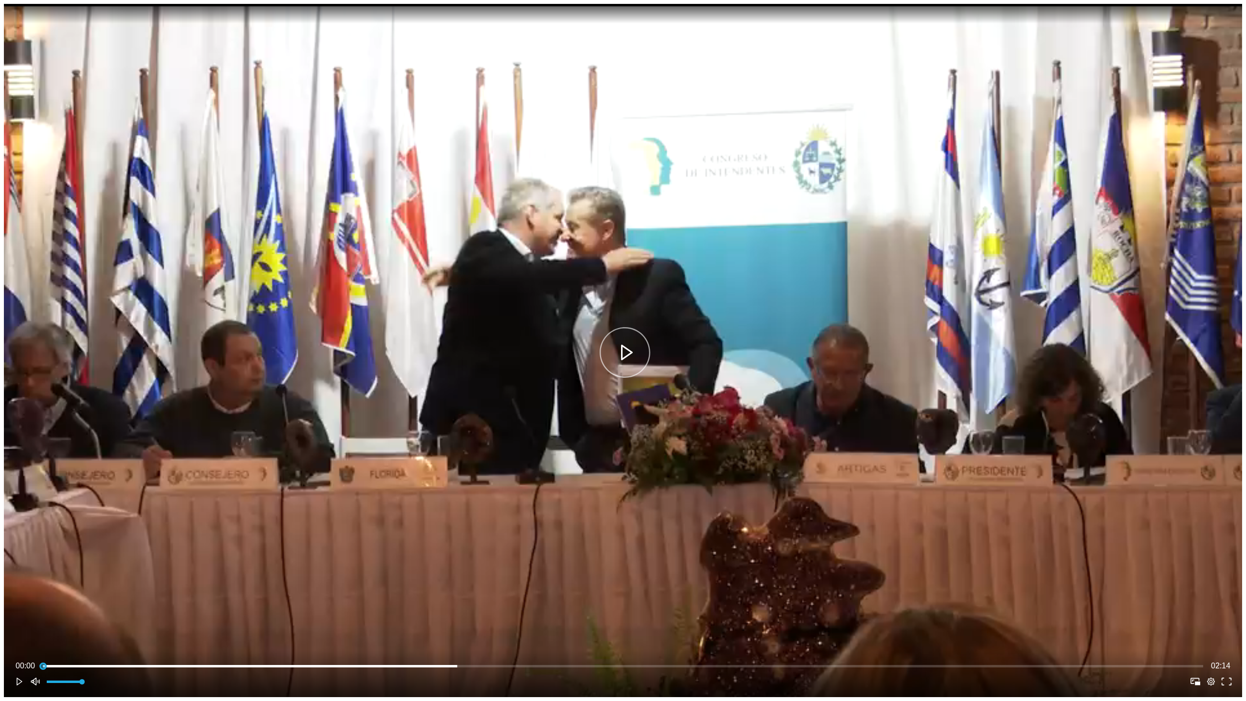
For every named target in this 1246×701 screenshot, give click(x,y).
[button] (625, 352)
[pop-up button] (1211, 681)
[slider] (623, 666)
